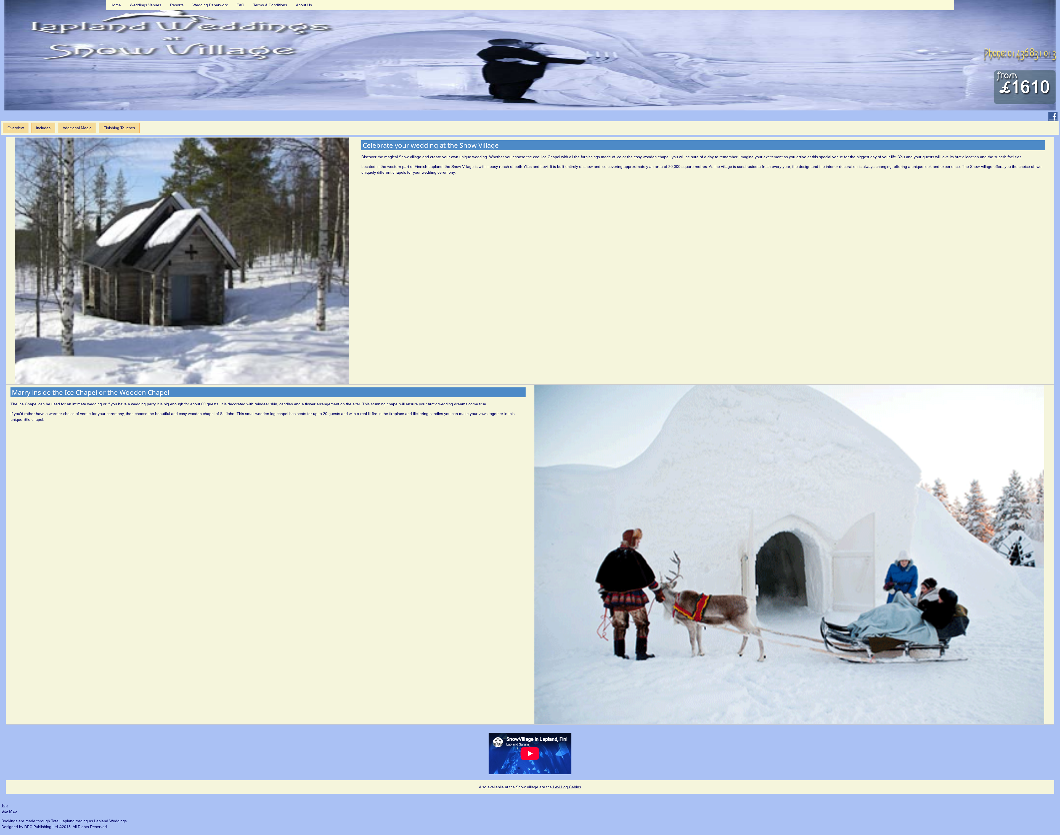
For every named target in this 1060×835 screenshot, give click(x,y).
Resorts (177, 5)
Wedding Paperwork (210, 5)
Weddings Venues (145, 5)
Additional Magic (77, 128)
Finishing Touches (119, 128)
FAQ (240, 5)
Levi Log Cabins (566, 787)
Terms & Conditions (270, 5)
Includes (43, 128)
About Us (304, 5)
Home (115, 5)
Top (4, 805)
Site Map (9, 811)
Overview (15, 128)
